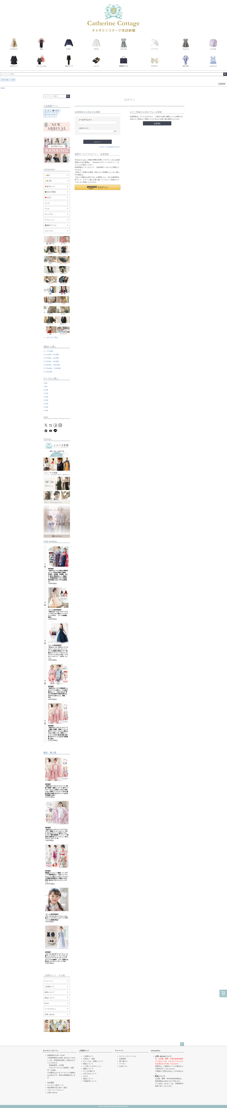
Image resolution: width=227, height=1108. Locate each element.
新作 (46, 752)
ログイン (122, 1056)
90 (46, 386)
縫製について (88, 1069)
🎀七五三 (48, 197)
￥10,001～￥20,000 (53, 368)
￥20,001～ (49, 372)
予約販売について (89, 1081)
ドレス (47, 203)
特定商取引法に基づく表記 (57, 1087)
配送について (88, 1064)
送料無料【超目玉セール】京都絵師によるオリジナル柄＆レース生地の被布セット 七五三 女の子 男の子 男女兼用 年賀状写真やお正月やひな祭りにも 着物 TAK (58, 692)
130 (46, 400)
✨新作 (47, 175)
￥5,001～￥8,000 (52, 361)
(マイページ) (131, 1056)
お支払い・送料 (89, 1059)
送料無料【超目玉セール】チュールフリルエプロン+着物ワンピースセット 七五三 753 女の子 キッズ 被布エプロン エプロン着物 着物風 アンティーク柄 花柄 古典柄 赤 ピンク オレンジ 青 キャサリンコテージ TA (56, 833)
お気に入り (123, 1066)
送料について (50, 992)
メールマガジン (50, 1009)
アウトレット (50, 220)
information (155, 1051)
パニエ (47, 209)
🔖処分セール (50, 186)
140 (46, 404)
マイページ (49, 981)
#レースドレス (50, 116)
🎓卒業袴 (55, 111)
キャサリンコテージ (50, 1051)
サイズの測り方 (89, 1071)
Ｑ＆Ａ (85, 1076)
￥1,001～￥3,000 (52, 355)
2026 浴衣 (5, 80)
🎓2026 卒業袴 (50, 192)
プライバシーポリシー (55, 1090)
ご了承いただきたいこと (92, 1066)
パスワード (84, 128)
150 (46, 407)
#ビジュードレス (51, 113)
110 (46, 393)
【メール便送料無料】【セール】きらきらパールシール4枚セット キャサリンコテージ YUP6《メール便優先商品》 (56, 917)
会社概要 (50, 1083)
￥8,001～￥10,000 (52, 365)
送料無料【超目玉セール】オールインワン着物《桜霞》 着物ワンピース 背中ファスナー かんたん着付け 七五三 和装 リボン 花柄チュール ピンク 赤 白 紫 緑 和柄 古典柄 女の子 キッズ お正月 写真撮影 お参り (58, 732)
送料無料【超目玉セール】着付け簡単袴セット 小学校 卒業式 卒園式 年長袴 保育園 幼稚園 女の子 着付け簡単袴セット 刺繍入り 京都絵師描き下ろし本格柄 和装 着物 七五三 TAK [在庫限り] (58, 575)
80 (46, 383)
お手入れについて (89, 1074)
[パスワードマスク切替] (114, 131)
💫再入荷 (48, 181)
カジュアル (49, 214)
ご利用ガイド (50, 987)
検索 (225, 74)
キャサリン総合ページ (55, 1085)
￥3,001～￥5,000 (52, 358)
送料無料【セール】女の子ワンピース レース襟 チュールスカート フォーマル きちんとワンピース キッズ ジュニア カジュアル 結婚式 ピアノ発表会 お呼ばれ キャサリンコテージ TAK (56, 956)
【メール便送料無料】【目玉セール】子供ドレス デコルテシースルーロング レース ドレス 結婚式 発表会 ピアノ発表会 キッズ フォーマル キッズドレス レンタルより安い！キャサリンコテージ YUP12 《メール (58, 651)
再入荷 (47, 111)
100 (46, 390)
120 (46, 397)
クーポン (122, 1064)
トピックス (49, 231)
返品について (50, 998)
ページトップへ (182, 1044)
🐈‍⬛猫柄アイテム (51, 225)
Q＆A (47, 1003)
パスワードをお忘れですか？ (109, 147)
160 (46, 410)
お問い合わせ (50, 1014)
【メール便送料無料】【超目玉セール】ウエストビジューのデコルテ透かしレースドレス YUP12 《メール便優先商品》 (58, 613)
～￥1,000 (49, 351)
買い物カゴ (123, 1061)
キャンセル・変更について (93, 1061)
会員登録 (122, 1059)
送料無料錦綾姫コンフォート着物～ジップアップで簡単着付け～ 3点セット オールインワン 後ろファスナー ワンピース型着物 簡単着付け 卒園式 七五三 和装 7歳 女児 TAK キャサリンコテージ (56, 876)
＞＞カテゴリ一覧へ (51, 337)
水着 (13, 80)
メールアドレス (85, 120)
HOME (3, 88)
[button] (97, 187)
